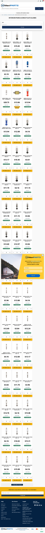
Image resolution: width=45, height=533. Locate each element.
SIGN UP (33, 275)
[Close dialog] (42, 255)
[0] (42, 1)
